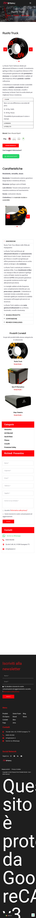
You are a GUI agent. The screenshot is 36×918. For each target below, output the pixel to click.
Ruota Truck (18, 361)
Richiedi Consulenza (14, 322)
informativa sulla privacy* (19, 510)
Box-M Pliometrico (18, 387)
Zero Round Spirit (14, 133)
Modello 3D (8, 126)
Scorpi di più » (18, 364)
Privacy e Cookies (16, 769)
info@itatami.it (10, 549)
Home (9, 15)
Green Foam (17, 713)
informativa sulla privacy (11, 691)
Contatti (5, 720)
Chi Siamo (6, 717)
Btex (14, 720)
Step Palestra (18, 412)
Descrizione (11, 241)
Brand (15, 717)
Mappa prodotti (6, 769)
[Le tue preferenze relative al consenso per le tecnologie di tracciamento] (33, 915)
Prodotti (16, 15)
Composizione (11, 319)
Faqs (4, 723)
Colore (7, 99)
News (25, 717)
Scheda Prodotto (13, 315)
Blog (24, 713)
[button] (5, 49)
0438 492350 (10, 540)
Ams (14, 723)
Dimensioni (8, 123)
